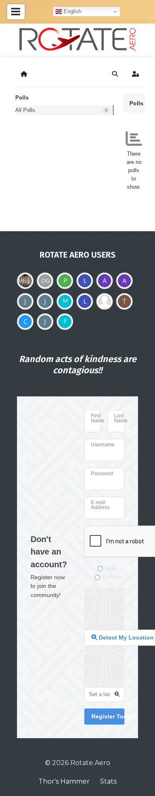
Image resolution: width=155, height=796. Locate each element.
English (71, 11)
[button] (115, 74)
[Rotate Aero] (77, 40)
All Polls (25, 110)
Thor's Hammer (64, 781)
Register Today (108, 716)
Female (112, 577)
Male (111, 568)
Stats (108, 781)
